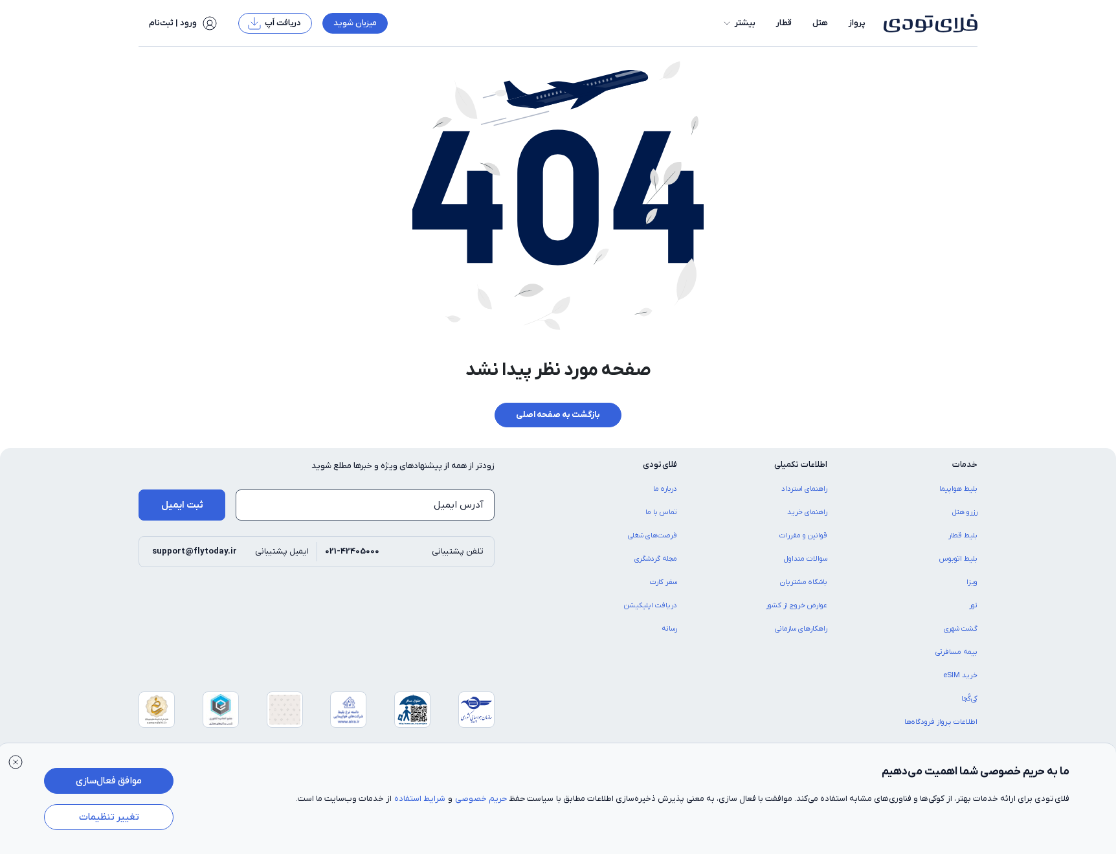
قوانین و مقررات (803, 535)
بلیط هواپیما (958, 489)
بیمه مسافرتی (956, 652)
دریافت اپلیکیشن (650, 605)
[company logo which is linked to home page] (926, 23)
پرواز (857, 23)
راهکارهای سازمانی (801, 629)
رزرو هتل (964, 512)
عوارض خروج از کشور (796, 605)
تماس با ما (661, 512)
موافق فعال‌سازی (109, 780)
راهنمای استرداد (804, 489)
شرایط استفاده (419, 798)
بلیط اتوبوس (958, 559)
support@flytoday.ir (194, 551)
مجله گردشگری (655, 559)
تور (973, 605)
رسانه (669, 629)
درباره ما (665, 489)
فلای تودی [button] (660, 464)
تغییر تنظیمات (109, 817)
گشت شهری (960, 629)
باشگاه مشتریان (803, 582)
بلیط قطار (962, 535)
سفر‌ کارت (663, 582)
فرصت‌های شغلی (652, 535)
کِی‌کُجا (969, 698)
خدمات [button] (964, 464)
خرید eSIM (960, 675)
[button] (738, 23)
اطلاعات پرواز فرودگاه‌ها (940, 722)
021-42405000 (352, 551)
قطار (784, 23)
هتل (820, 23)
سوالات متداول (805, 559)
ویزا (971, 582)
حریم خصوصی (481, 798)
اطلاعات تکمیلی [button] (800, 464)
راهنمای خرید (807, 512)
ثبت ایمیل (182, 505)
